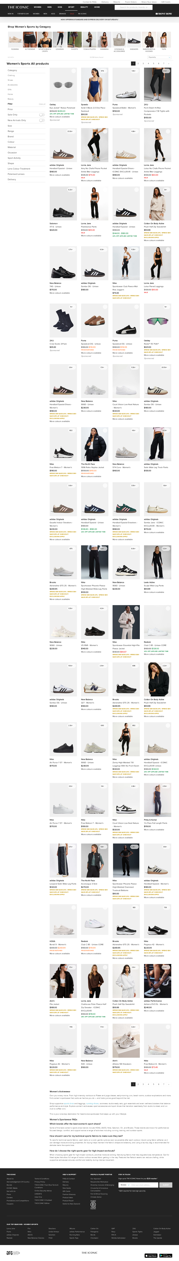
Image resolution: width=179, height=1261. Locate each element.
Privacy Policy (40, 1182)
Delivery (105, 2)
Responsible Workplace (99, 1182)
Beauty (84, 7)
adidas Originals (13, 1235)
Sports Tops (74, 1238)
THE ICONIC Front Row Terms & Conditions (46, 1186)
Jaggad (156, 1232)
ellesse (135, 1235)
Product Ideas (68, 1197)
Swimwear (157, 1235)
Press (9, 1194)
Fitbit (50, 1238)
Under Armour (54, 1232)
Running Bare (75, 1235)
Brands (9, 1185)
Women (37, 7)
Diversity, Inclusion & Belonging (102, 1185)
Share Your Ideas (148, 2)
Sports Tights (137, 1232)
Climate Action (96, 1197)
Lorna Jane (11, 1228)
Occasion (12, 152)
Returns (116, 2)
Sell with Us (11, 1191)
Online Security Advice (43, 1191)
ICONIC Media (12, 1188)
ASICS (30, 1235)
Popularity (152, 57)
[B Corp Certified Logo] (103, 1205)
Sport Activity (14, 158)
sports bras (69, 1103)
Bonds (93, 1235)
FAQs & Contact (69, 1179)
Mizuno (72, 1228)
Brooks (135, 1238)
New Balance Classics (36, 1238)
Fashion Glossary (69, 1194)
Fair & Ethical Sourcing (99, 1194)
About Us (10, 1179)
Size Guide (67, 1188)
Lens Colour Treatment (19, 168)
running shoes (92, 1103)
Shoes (10, 80)
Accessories (13, 85)
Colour (11, 142)
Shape (11, 163)
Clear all (42, 104)
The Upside (157, 1238)
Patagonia (94, 1232)
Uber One (38, 1197)
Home (97, 7)
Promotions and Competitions (18, 1201)
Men (49, 7)
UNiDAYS (38, 1194)
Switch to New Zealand (71, 1204)
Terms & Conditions (42, 1179)
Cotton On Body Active (162, 1228)
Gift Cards (165, 2)
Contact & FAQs (89, 2)
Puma (9, 1232)
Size (10, 126)
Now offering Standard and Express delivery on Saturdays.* (89, 20)
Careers (10, 1197)
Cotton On (94, 1228)
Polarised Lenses (16, 174)
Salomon (52, 1235)
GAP (113, 1228)
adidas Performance (77, 1232)
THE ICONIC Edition (42, 1203)
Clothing (11, 75)
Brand (11, 136)
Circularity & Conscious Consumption (99, 1189)
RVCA (114, 1235)
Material (12, 147)
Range (11, 131)
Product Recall (68, 1201)
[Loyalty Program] (164, 14)
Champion (94, 1238)
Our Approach (96, 1179)
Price (10, 109)
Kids (60, 7)
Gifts (9, 90)
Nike (29, 1232)
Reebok (9, 1238)
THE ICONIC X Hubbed (43, 1200)
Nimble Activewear (119, 1238)
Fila (29, 1228)
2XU (134, 1228)
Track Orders (130, 2)
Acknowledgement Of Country (18, 1182)
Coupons (10, 1204)
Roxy (113, 1232)
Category (12, 70)
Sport (71, 7)
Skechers (52, 1228)
